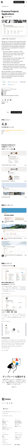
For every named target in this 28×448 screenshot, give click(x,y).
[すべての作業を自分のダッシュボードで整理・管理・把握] (14, 301)
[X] (3, 100)
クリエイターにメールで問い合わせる (9, 89)
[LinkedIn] (5, 100)
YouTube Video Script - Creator (9, 165)
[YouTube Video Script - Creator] (14, 157)
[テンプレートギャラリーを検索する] (25, 6)
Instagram (5, 91)
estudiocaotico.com (6, 90)
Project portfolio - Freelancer (8, 181)
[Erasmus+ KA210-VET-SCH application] (14, 247)
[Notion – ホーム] (14, 399)
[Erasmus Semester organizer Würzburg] (14, 230)
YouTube (4, 92)
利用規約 (3, 103)
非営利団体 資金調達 (9, 221)
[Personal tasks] (14, 329)
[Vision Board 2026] (14, 189)
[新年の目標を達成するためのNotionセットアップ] (14, 274)
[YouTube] (11, 403)
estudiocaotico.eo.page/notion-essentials (10, 95)
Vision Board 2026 (6, 197)
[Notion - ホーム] (2, 2)
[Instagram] (2, 403)
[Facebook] (8, 100)
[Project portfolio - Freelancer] (14, 173)
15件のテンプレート (8, 17)
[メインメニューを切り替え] (26, 2)
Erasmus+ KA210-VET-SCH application (13, 255)
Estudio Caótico (8, 16)
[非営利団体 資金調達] (14, 213)
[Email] (10, 100)
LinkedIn (4, 94)
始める (14, 387)
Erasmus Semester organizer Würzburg (13, 238)
